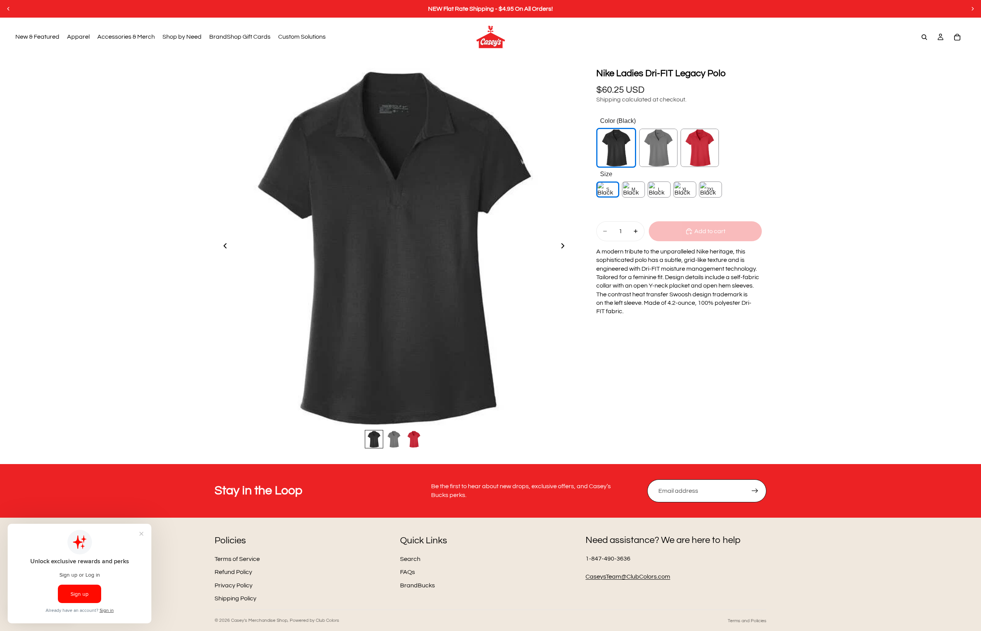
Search (410, 559)
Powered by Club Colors (314, 620)
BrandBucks (417, 585)
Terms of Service (237, 559)
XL (684, 189)
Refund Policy (233, 572)
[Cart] (957, 37)
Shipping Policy (235, 598)
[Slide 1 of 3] (374, 439)
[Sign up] (755, 491)
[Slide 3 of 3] (413, 439)
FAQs (407, 572)
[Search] (924, 37)
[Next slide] (972, 8)
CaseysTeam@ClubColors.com (628, 577)
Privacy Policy (234, 585)
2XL (711, 189)
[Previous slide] (8, 8)
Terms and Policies (747, 620)
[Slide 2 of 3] (394, 439)
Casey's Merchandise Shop (259, 620)
